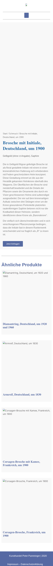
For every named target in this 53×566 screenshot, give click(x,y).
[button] (26, 15)
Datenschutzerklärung (32, 564)
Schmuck (13, 134)
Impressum (12, 564)
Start (5, 134)
